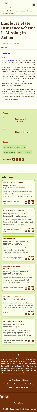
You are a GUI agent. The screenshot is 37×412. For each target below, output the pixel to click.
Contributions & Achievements (13, 384)
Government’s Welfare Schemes (14, 147)
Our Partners (29, 384)
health (10, 60)
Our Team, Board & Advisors (18, 380)
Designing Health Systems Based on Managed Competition (14, 326)
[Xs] (7, 397)
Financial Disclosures (22, 388)
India (23, 60)
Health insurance (9, 152)
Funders (10, 388)
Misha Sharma (9, 258)
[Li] (2, 397)
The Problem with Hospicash (15, 299)
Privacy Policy (18, 403)
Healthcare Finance (24, 152)
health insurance (20, 89)
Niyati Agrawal (18, 258)
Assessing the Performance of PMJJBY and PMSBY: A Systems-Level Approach (15, 243)
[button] (33, 5)
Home (3, 11)
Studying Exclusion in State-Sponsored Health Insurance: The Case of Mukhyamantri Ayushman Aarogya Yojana (14, 217)
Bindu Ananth (20, 119)
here (16, 100)
